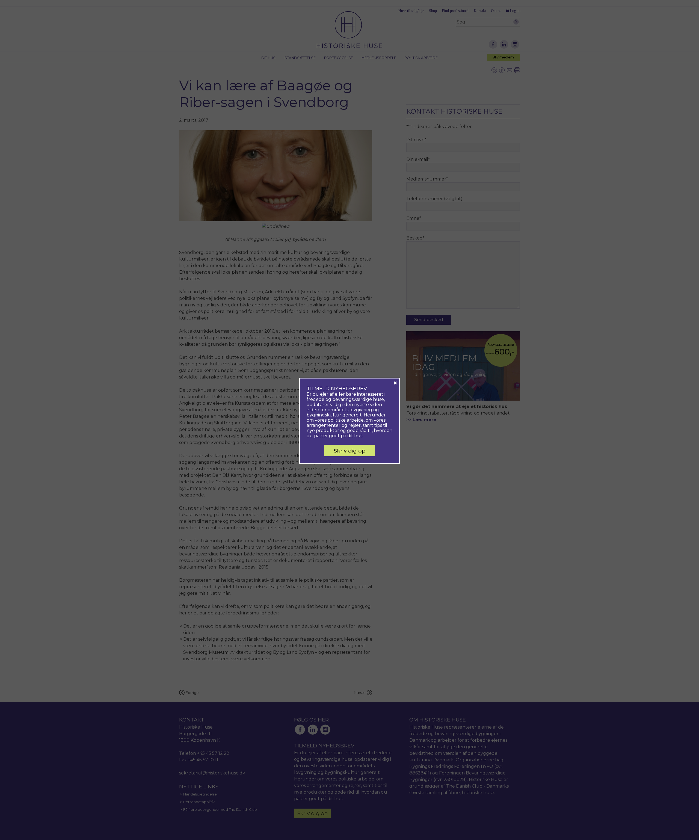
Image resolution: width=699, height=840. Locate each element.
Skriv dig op (350, 450)
